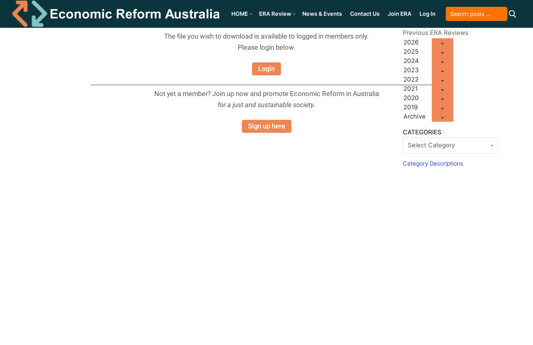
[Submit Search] (512, 14)
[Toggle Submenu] (442, 43)
